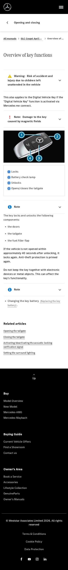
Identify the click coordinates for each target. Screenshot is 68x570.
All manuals (10, 38)
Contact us (10, 453)
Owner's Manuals (13, 499)
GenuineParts (11, 493)
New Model (10, 406)
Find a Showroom (14, 447)
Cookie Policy (34, 541)
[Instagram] (37, 559)
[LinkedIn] (45, 559)
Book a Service (12, 476)
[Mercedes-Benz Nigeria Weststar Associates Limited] (7, 7)
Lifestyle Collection (15, 488)
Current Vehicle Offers (17, 441)
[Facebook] (21, 559)
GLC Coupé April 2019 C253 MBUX (32, 38)
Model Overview (13, 401)
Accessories (10, 482)
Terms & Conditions (34, 534)
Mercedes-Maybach (15, 418)
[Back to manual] (8, 22)
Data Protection (34, 549)
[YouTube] (29, 559)
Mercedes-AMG (12, 412)
